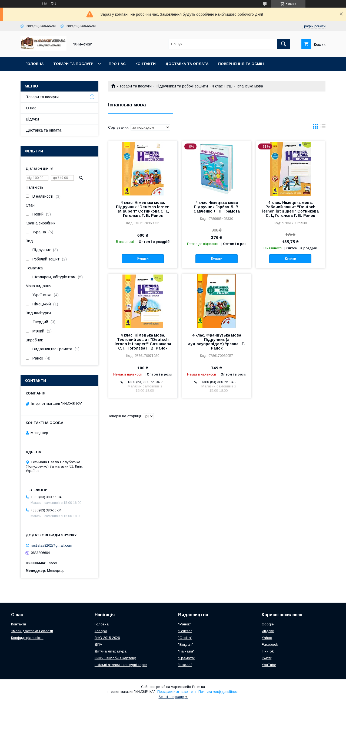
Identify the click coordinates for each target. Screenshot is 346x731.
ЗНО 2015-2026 (107, 638)
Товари (101, 631)
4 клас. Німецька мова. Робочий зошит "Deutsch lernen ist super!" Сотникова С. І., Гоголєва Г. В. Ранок (290, 209)
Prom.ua (198, 687)
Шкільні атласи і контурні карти (121, 665)
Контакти (145, 64)
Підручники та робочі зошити (182, 86)
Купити (142, 258)
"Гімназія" (186, 651)
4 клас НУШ (222, 86)
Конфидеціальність (27, 638)
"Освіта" (185, 638)
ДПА (98, 644)
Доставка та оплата (186, 64)
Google (268, 624)
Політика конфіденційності (218, 692)
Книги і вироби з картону (115, 658)
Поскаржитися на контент (176, 692)
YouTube (269, 665)
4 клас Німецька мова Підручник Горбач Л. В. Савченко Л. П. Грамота (217, 206)
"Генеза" (185, 631)
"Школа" (185, 665)
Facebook (270, 644)
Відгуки (32, 119)
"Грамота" (186, 658)
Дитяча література (111, 651)
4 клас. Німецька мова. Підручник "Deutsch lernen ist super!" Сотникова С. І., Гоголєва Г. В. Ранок (142, 209)
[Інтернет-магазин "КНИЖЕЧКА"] (43, 50)
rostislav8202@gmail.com (51, 545)
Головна (34, 64)
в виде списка (323, 127)
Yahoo (267, 638)
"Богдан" (185, 644)
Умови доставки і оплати (32, 631)
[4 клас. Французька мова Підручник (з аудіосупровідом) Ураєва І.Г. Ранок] (216, 301)
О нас (31, 108)
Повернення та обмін (241, 64)
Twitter (266, 658)
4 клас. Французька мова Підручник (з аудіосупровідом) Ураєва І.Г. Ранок (216, 341)
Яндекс (268, 631)
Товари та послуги (73, 64)
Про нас (117, 64)
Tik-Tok (268, 651)
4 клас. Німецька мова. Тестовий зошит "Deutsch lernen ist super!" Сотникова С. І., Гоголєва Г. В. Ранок (143, 341)
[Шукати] (283, 44)
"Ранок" (184, 624)
